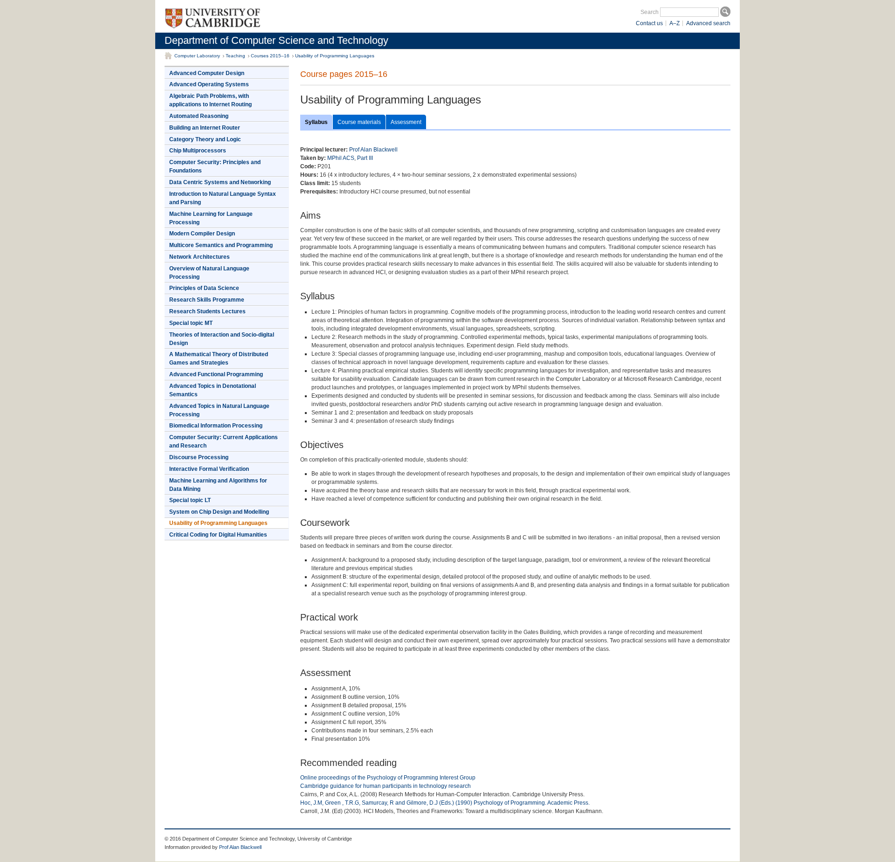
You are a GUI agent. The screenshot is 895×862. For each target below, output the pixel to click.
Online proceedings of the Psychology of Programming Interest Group (387, 777)
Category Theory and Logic (205, 139)
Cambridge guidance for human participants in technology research (385, 786)
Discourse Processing (198, 457)
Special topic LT (190, 500)
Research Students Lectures (207, 311)
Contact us (649, 23)
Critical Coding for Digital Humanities (218, 534)
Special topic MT (191, 323)
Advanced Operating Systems (209, 84)
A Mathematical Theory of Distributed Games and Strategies (218, 358)
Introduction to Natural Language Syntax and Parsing (222, 198)
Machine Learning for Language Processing (211, 218)
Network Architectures (199, 257)
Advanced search (708, 23)
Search (649, 12)
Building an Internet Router (204, 127)
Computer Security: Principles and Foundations (215, 166)
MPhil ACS (340, 158)
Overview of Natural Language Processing (209, 272)
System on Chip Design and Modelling (219, 512)
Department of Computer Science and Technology (276, 40)
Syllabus (316, 122)
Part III (365, 158)
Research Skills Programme (206, 300)
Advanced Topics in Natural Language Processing (219, 410)
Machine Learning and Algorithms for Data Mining (218, 484)
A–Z (674, 23)
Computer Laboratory (197, 55)
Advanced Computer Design (206, 73)
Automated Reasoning (198, 116)
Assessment (406, 122)
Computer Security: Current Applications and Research (223, 441)
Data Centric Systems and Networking (220, 182)
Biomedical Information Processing (215, 425)
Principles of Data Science (204, 288)
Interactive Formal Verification (209, 469)
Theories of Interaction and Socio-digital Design (221, 338)
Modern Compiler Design (202, 233)
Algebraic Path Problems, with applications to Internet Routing (210, 100)
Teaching (235, 55)
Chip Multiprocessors (197, 150)
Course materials (359, 122)
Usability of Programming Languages (334, 55)
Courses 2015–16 (270, 55)
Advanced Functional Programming (216, 374)
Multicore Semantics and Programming (221, 245)
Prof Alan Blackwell (373, 149)
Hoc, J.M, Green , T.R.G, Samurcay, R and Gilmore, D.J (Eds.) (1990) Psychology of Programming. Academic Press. (445, 803)
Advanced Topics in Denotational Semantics (212, 390)
